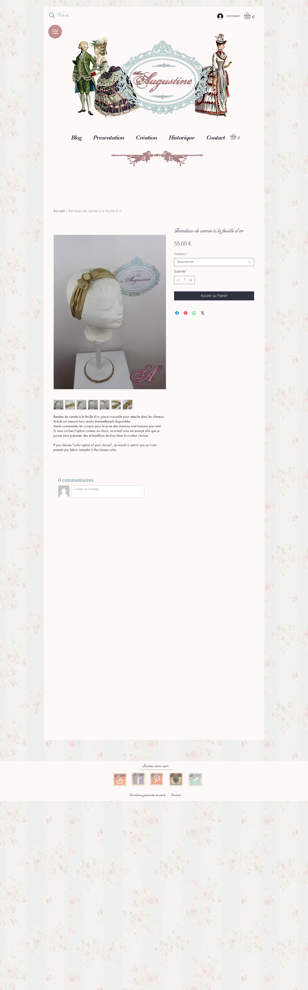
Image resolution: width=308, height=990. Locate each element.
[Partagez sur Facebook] (177, 313)
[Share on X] (202, 313)
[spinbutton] (184, 280)
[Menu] (55, 32)
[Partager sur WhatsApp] (194, 313)
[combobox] (214, 262)
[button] (251, 15)
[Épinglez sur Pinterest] (185, 313)
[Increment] (191, 280)
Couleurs (181, 254)
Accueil (59, 211)
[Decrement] (177, 280)
